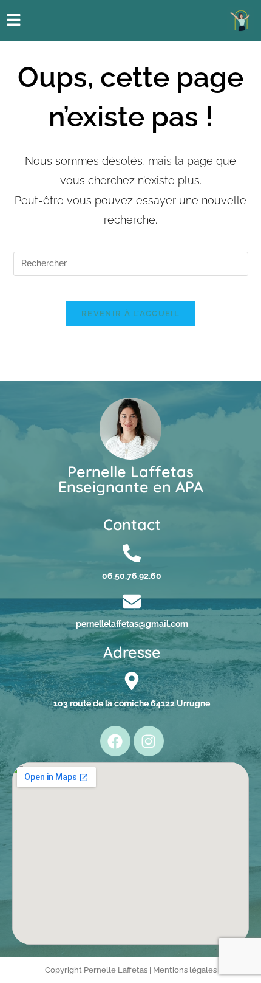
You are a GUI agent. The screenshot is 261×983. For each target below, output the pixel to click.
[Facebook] (115, 741)
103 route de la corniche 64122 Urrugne (131, 703)
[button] (13, 20)
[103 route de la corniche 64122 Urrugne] (132, 681)
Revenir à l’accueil (130, 313)
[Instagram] (149, 741)
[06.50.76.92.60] (132, 553)
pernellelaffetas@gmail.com (132, 624)
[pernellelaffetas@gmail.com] (132, 601)
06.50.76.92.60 (131, 576)
